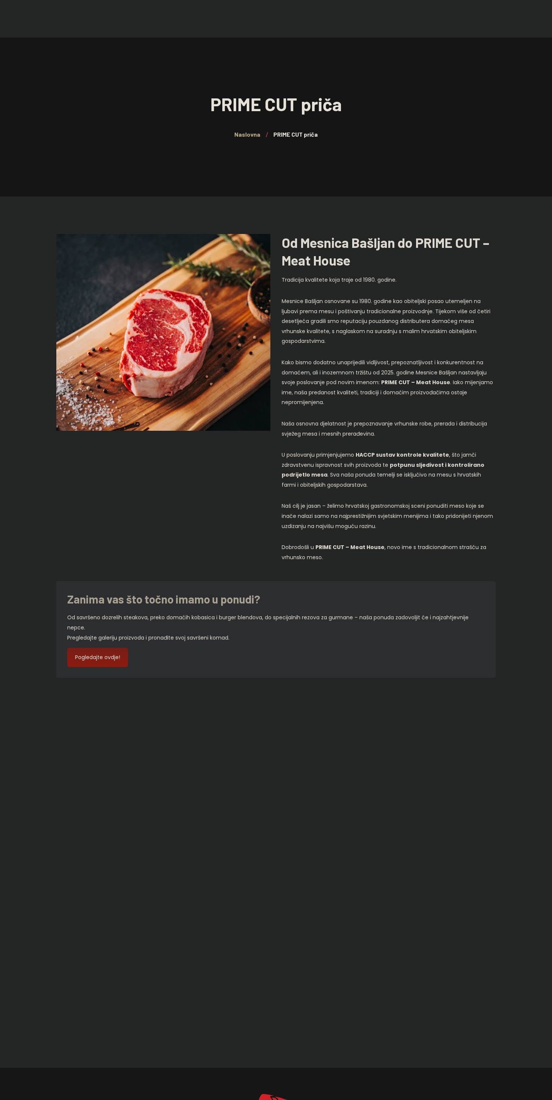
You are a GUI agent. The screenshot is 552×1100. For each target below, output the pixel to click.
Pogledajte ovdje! (97, 657)
